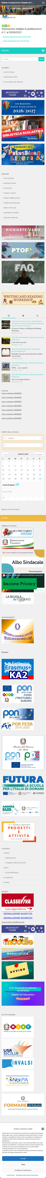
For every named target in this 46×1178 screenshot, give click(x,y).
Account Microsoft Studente (13, 82)
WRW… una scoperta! (19, 368)
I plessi (6, 868)
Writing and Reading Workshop (32, 323)
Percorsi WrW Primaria (20, 337)
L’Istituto (6, 853)
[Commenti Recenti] (37, 316)
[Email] (6, 24)
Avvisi (14, 326)
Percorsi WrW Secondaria (21, 349)
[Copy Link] (8, 24)
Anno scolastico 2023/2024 (21, 321)
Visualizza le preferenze (23, 1170)
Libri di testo (8, 188)
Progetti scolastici (10, 193)
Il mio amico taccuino (19, 342)
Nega (23, 1164)
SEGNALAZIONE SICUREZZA (18, 918)
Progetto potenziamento (12, 203)
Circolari (6, 882)
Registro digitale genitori (12, 198)
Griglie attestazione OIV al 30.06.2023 (16, 41)
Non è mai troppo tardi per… (21, 379)
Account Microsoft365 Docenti (13, 922)
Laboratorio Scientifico (11, 213)
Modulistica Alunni (10, 183)
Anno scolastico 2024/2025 (11, 418)
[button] (43, 1129)
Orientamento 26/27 (10, 77)
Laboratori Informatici (11, 217)
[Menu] (43, 2)
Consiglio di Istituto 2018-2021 (15, 863)
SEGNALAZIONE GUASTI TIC (18, 914)
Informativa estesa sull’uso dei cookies (27, 1175)
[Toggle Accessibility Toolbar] (4, 15)
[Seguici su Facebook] (43, 50)
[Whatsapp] (3, 24)
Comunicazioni (9, 178)
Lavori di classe (9, 72)
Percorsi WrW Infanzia (20, 363)
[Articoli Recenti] (9, 316)
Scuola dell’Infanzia (12, 872)
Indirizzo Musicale (10, 208)
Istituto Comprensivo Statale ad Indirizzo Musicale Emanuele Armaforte (18, 2)
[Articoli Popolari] (23, 316)
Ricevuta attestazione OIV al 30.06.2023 (17, 37)
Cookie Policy (11, 1175)
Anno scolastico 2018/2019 (11, 393)
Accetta (23, 1158)
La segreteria (8, 877)
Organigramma (10, 858)
